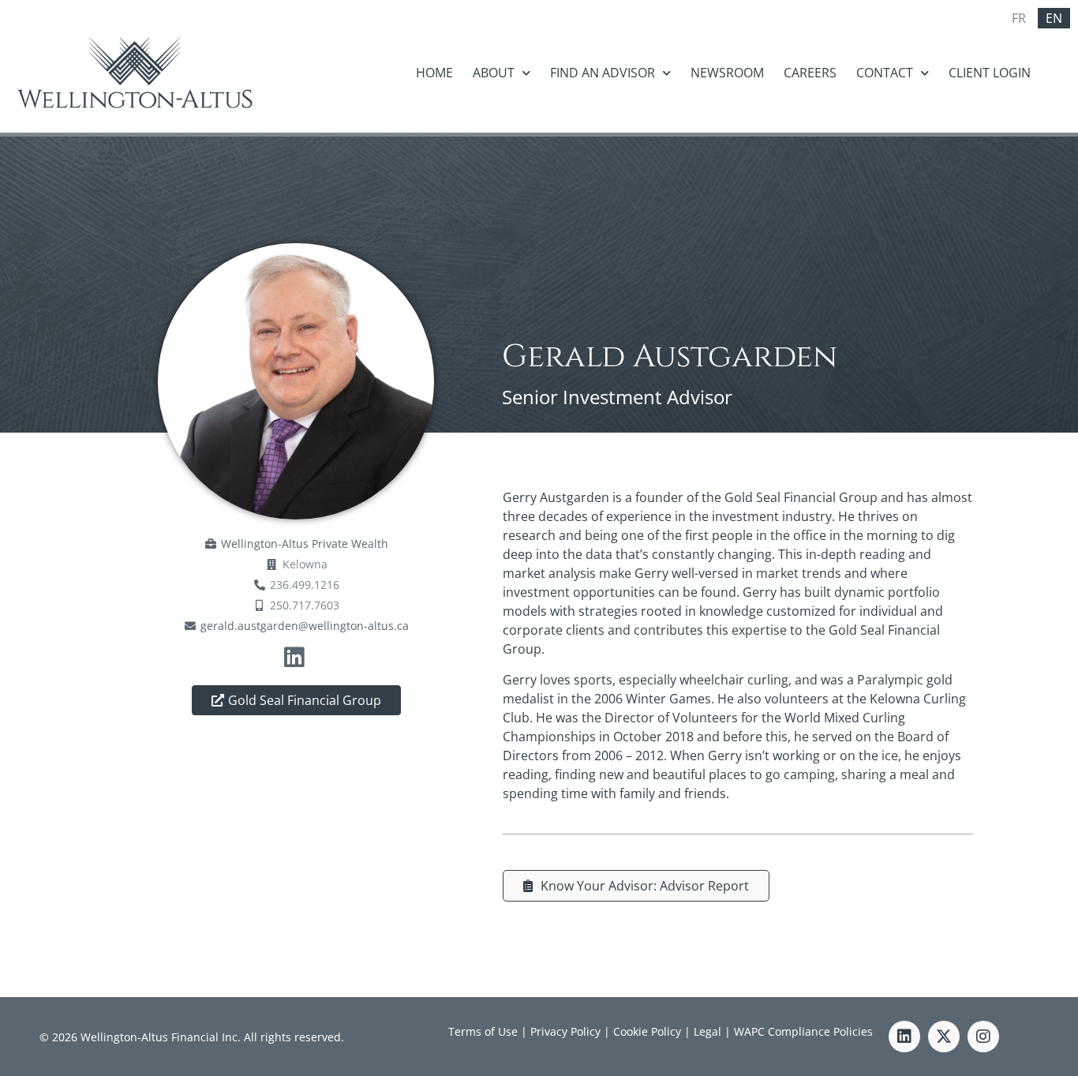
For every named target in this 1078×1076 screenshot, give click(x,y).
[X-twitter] (944, 1036)
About (494, 72)
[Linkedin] (904, 1036)
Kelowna (305, 564)
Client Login (990, 72)
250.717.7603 (304, 605)
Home (434, 72)
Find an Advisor (602, 72)
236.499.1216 (304, 584)
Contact (884, 72)
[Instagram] (983, 1036)
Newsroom (727, 72)
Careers (810, 72)
